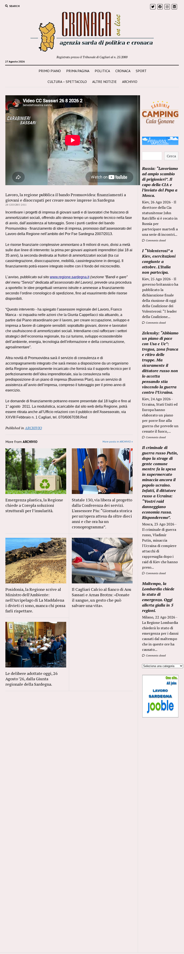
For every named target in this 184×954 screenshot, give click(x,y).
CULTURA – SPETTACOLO (67, 81)
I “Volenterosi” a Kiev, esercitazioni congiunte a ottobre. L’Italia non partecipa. (158, 261)
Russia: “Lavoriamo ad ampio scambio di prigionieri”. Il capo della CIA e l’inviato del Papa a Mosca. (160, 182)
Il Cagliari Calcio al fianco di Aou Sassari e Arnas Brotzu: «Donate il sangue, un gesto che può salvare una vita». (101, 597)
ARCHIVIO (129, 81)
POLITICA (102, 71)
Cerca (171, 155)
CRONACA (122, 71)
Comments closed (155, 240)
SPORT (141, 71)
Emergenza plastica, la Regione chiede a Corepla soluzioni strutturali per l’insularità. (34, 505)
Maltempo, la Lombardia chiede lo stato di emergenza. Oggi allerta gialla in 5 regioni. (158, 597)
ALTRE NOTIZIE (104, 81)
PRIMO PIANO (50, 71)
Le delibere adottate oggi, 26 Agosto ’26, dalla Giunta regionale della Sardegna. (31, 679)
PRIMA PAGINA (77, 71)
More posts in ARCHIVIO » (118, 441)
